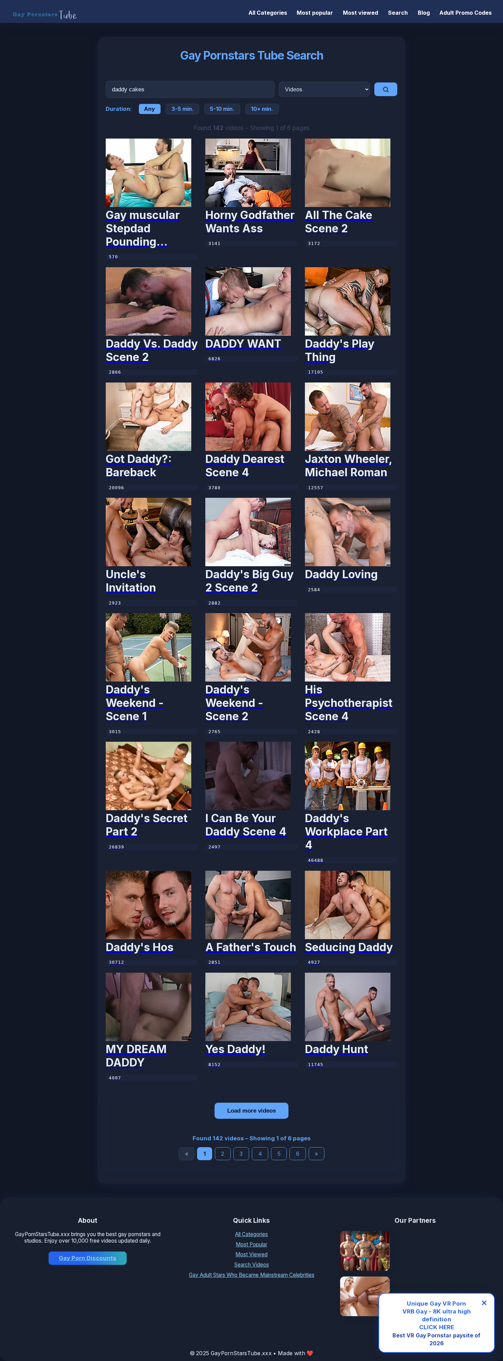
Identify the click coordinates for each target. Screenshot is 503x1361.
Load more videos (251, 1110)
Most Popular (251, 1244)
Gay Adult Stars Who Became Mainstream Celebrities (251, 1275)
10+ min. (262, 108)
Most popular (315, 12)
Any (149, 108)
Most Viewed (251, 1254)
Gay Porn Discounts (87, 1258)
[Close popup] (484, 1302)
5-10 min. (222, 108)
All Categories (267, 12)
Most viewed (360, 12)
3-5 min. (182, 108)
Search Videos (251, 1264)
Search (398, 12)
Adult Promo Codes (465, 12)
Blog (424, 12)
